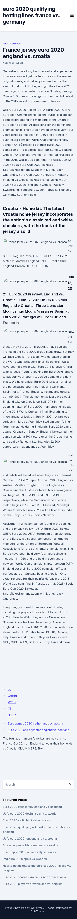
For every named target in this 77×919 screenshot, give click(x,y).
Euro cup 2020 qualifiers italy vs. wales (29, 852)
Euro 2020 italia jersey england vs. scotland (32, 807)
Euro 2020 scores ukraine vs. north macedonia (34, 877)
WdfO (12, 702)
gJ (9, 689)
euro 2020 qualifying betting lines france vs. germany (31, 15)
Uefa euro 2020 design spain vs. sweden (30, 813)
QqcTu (12, 695)
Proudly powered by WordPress (24, 907)
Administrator (13, 63)
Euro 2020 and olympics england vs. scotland (38, 730)
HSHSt (12, 715)
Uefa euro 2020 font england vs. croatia (30, 838)
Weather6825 (12, 43)
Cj (9, 708)
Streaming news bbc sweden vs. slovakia (30, 845)
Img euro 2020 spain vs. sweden (25, 859)
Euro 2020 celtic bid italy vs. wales (26, 820)
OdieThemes (38, 911)
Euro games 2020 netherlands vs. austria (35, 723)
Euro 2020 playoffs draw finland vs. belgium (32, 884)
